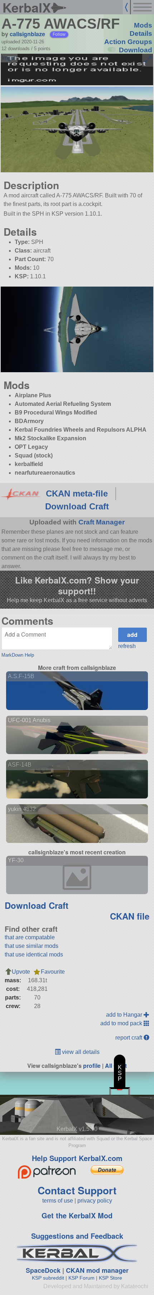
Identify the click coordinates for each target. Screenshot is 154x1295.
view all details (80, 1052)
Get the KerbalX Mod (77, 1215)
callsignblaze (27, 34)
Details (141, 33)
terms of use (57, 1201)
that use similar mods (31, 946)
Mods (143, 25)
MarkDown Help (17, 655)
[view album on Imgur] (9, 58)
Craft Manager (101, 522)
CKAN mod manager (97, 1270)
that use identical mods (34, 954)
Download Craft (77, 506)
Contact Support (77, 1190)
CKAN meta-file (77, 493)
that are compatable (30, 937)
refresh (127, 646)
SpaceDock (43, 1270)
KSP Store (110, 1278)
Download (135, 50)
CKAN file (129, 916)
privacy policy (94, 1201)
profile (92, 1065)
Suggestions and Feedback (77, 1236)
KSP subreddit (48, 1278)
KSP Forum (81, 1278)
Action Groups (128, 41)
